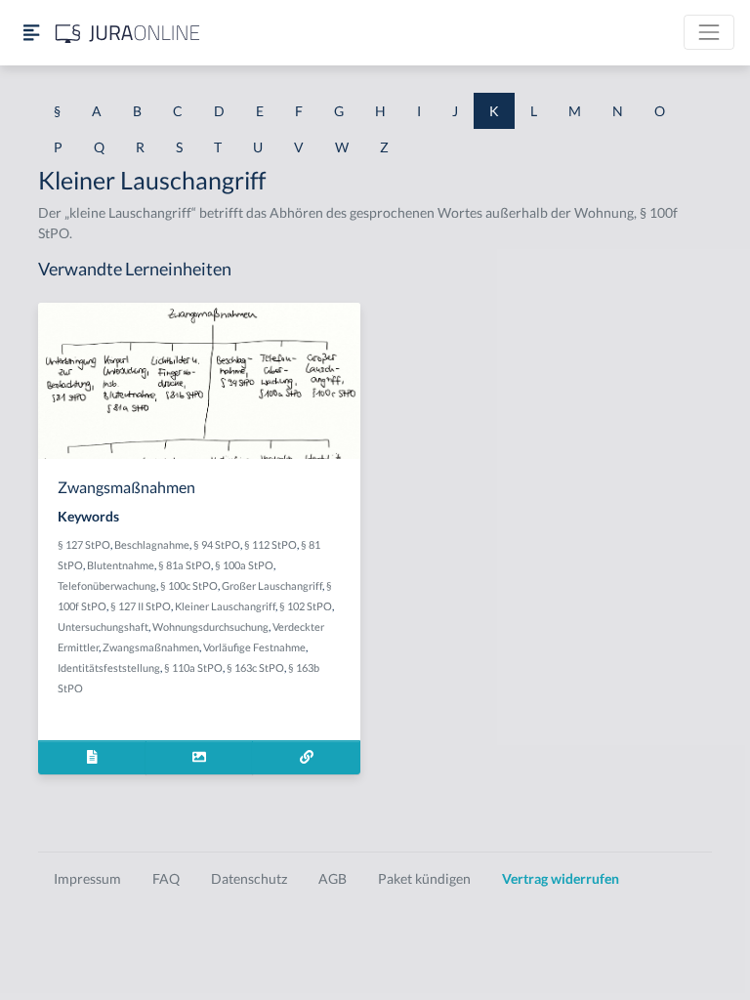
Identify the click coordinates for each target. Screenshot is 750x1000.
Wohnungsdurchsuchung (210, 626)
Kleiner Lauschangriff (225, 606)
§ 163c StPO (255, 667)
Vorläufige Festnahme (254, 647)
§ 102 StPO (305, 606)
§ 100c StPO (189, 585)
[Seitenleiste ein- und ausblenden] (31, 33)
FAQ (166, 878)
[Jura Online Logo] (128, 33)
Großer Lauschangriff (272, 585)
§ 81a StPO (184, 565)
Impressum (87, 878)
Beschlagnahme (151, 544)
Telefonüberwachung (107, 585)
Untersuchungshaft (103, 626)
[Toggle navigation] (709, 32)
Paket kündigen (424, 878)
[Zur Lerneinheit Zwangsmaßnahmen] (306, 757)
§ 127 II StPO (140, 606)
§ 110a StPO (193, 667)
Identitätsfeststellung (109, 667)
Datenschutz (249, 878)
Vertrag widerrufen (560, 878)
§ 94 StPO (216, 544)
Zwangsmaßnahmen (151, 647)
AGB (332, 878)
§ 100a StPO (244, 565)
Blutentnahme (120, 565)
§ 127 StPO (84, 544)
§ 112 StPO (270, 544)
